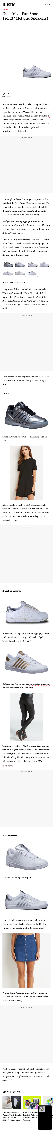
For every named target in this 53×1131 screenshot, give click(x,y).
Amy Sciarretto (9, 94)
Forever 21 (40, 1076)
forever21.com (9, 520)
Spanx (5, 1080)
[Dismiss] (49, 1107)
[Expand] (41, 1107)
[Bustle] (8, 4)
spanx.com (7, 764)
